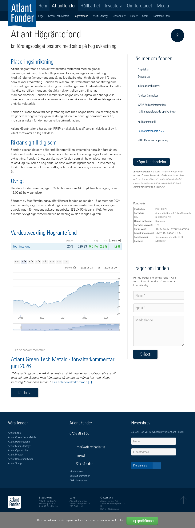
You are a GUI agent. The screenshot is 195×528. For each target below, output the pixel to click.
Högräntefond (81, 16)
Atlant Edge (14, 433)
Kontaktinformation (80, 476)
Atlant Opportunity (18, 450)
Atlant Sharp (15, 463)
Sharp (145, 16)
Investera (113, 5)
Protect (133, 16)
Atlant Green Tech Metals (22, 437)
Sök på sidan (84, 463)
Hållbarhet (90, 5)
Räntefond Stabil (162, 16)
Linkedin (81, 455)
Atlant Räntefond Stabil (20, 459)
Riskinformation (78, 480)
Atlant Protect (15, 455)
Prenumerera (140, 465)
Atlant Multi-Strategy (19, 446)
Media (163, 5)
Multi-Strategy (100, 16)
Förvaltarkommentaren (30, 349)
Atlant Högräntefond (19, 442)
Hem (42, 5)
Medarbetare (76, 471)
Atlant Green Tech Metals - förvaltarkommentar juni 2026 (62, 363)
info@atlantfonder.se (90, 447)
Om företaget (139, 5)
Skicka (145, 354)
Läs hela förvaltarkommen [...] (72, 382)
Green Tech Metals (58, 16)
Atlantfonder (64, 5)
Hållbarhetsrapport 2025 (150, 131)
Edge (41, 16)
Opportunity (119, 16)
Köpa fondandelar (151, 162)
